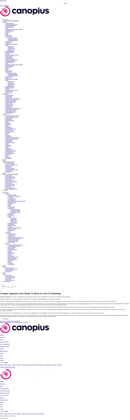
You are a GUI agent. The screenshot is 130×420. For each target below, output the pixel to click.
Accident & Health (9, 23)
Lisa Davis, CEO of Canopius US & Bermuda (80, 303)
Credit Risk (10, 197)
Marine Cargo (11, 46)
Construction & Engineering (11, 24)
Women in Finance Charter (11, 181)
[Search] (2, 288)
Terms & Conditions (16, 364)
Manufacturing (8, 124)
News (1, 355)
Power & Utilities (9, 130)
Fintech (7, 121)
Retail (6, 134)
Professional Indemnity (13, 40)
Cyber (6, 28)
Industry (4, 114)
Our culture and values (5, 390)
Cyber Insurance (11, 199)
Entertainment (8, 119)
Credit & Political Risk (10, 25)
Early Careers (8, 179)
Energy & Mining (9, 118)
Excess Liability (8, 35)
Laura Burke (44, 313)
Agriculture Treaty (9, 95)
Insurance (5, 22)
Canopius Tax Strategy (27, 364)
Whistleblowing (48, 364)
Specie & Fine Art (9, 56)
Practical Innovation (9, 163)
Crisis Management (9, 27)
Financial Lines (8, 36)
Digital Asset (8, 31)
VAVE (9, 231)
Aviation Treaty (8, 96)
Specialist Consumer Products (11, 55)
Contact (1, 358)
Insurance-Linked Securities (11, 99)
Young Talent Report (9, 180)
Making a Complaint (57, 364)
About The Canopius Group (11, 164)
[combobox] (10, 287)
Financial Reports (4, 351)
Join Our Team (8, 175)
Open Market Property (10, 51)
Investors (2, 348)
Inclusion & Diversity (10, 178)
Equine (6, 34)
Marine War (10, 50)
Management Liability (13, 39)
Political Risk (11, 224)
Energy (7, 33)
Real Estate (7, 132)
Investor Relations (9, 165)
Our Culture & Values (10, 176)
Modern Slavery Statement (38, 364)
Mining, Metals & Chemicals (11, 44)
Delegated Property (9, 30)
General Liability (9, 41)
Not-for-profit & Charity (10, 129)
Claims (4, 265)
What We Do (5, 192)
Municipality (8, 126)
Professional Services (9, 131)
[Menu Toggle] (0, 17)
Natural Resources (9, 127)
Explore (4, 266)
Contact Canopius (6, 281)
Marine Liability (11, 48)
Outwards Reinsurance (10, 102)
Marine (6, 45)
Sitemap (1, 360)
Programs (7, 53)
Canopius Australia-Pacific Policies (7, 367)
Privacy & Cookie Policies (5, 364)
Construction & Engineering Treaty (12, 98)
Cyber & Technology (42, 299)
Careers (4, 274)
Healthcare (7, 42)
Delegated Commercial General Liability (14, 29)
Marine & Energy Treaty (10, 101)
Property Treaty (8, 103)
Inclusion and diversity (5, 393)
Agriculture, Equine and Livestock (15, 244)
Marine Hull (10, 47)
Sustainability (8, 167)
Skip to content (3, 0)
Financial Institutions (12, 37)
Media (4, 272)
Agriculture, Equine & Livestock (12, 115)
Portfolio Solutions (9, 52)
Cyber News (5, 318)
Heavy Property (11, 215)
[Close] (0, 290)
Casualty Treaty (8, 97)
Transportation (8, 57)
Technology (7, 135)
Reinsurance (5, 93)
